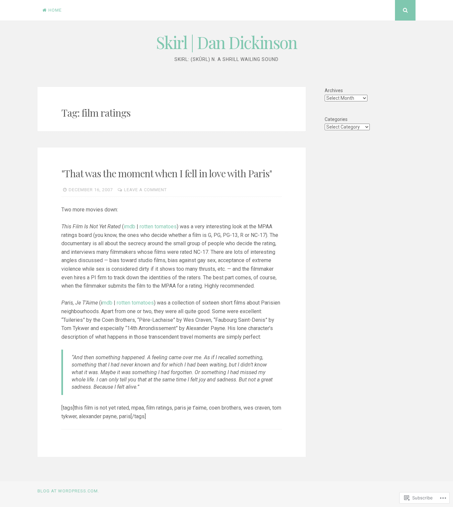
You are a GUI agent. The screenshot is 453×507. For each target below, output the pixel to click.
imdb (129, 226)
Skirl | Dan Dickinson (226, 42)
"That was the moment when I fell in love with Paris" (166, 173)
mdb (107, 303)
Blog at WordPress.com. (68, 490)
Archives (334, 90)
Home (55, 10)
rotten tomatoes (158, 226)
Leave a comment (145, 189)
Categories (336, 119)
